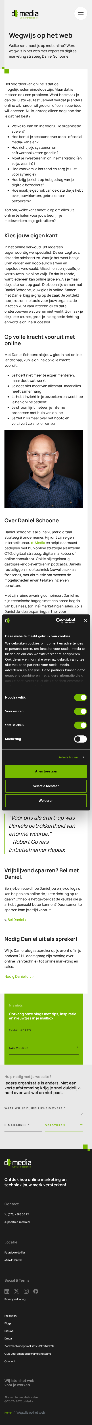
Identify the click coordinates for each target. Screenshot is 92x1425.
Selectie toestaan (46, 786)
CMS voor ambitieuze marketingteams (27, 1354)
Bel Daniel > (17, 919)
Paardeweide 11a (14, 1252)
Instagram (28, 1291)
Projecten (10, 1316)
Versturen (55, 1125)
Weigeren (46, 800)
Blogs (7, 1323)
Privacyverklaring (14, 1299)
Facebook (38, 1291)
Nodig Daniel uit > (19, 976)
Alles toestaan (46, 771)
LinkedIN (9, 1291)
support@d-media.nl (17, 1222)
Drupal (8, 1338)
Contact (9, 1361)
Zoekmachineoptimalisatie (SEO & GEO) (29, 1346)
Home (8, 1413)
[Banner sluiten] (85, 620)
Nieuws (8, 1331)
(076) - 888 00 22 (18, 1214)
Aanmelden (19, 1048)
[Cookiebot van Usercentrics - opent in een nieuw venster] (56, 621)
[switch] (80, 711)
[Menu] (81, 13)
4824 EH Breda (13, 1260)
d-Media (38, 542)
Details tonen (67, 757)
